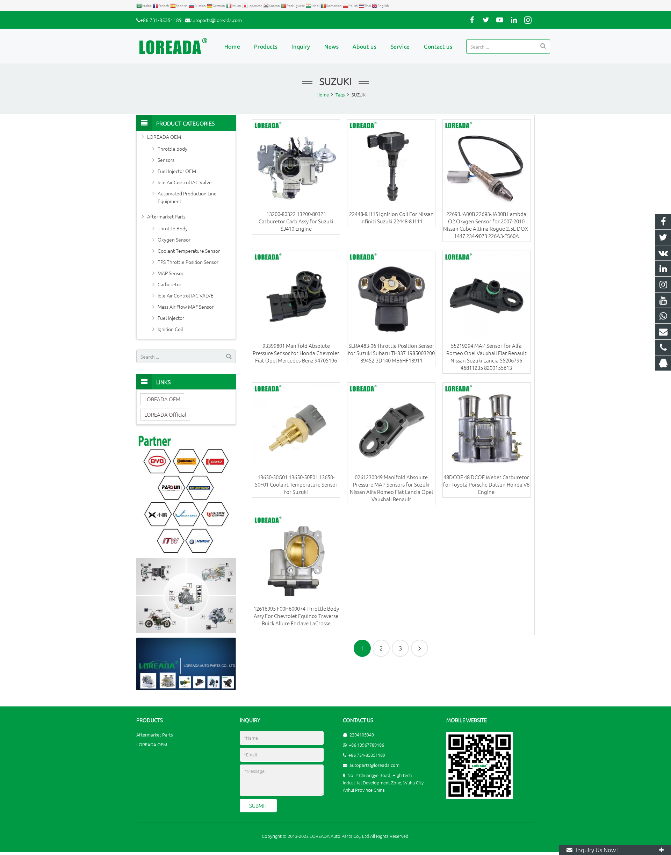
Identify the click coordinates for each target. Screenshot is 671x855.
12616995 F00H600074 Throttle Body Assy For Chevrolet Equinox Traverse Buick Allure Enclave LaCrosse (296, 616)
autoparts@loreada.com (216, 19)
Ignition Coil (170, 328)
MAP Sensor (170, 273)
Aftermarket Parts (166, 216)
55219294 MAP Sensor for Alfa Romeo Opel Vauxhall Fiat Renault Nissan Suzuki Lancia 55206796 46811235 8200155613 (486, 356)
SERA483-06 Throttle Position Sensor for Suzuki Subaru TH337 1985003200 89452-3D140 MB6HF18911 (391, 353)
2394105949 (361, 734)
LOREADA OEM (164, 136)
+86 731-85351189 (161, 19)
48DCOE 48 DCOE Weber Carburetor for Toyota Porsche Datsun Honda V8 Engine (486, 484)
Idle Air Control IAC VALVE (186, 295)
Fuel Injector (171, 317)
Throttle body (172, 148)
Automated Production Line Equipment (187, 197)
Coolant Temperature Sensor (189, 250)
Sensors (166, 159)
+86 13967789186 (366, 744)
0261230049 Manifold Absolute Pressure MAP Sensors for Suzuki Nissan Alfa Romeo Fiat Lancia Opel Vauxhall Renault (391, 488)
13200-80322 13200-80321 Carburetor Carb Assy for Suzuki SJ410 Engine (296, 221)
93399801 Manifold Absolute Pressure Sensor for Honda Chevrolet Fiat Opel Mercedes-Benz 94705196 (296, 353)
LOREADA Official (165, 414)
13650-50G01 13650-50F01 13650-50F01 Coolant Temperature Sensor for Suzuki (296, 484)
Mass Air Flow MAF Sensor (186, 306)
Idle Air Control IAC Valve (185, 182)
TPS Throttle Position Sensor (188, 261)
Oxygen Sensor (174, 239)
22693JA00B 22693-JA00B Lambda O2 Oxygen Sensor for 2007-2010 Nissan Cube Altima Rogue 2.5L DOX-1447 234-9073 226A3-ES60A (486, 224)
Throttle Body (173, 228)
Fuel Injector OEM (177, 170)
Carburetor (169, 284)
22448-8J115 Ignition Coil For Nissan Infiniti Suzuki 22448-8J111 (391, 217)
